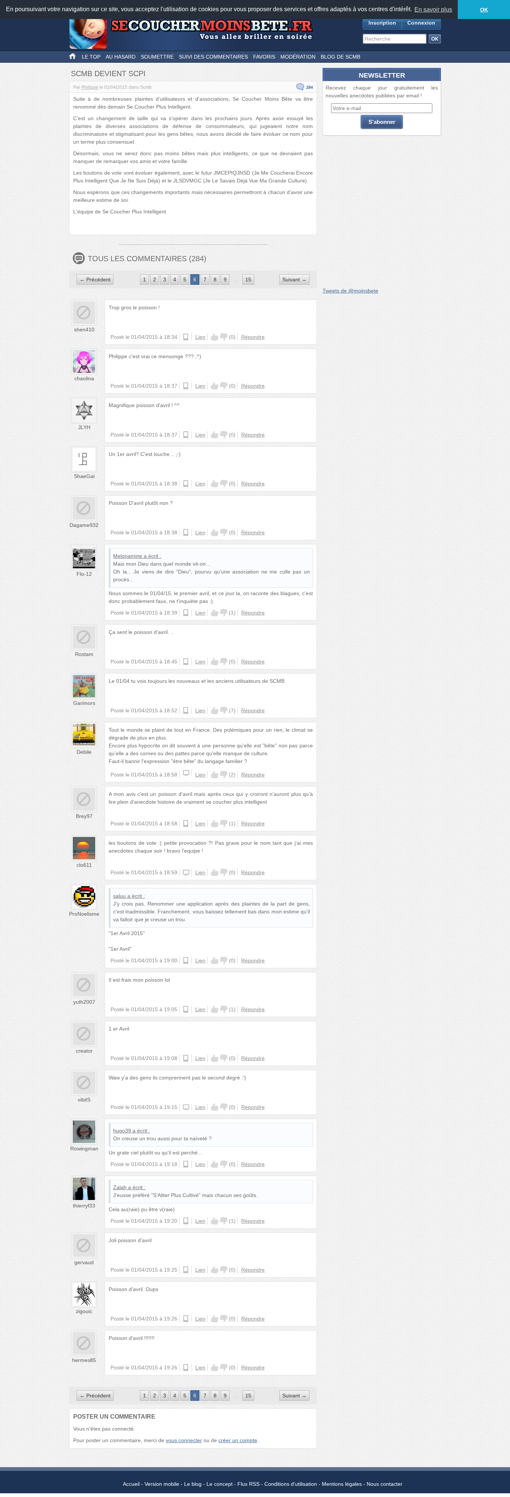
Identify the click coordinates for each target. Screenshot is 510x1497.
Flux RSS (248, 1484)
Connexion (421, 23)
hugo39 (122, 1131)
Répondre (253, 337)
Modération (297, 57)
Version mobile (161, 1484)
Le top (91, 57)
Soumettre (157, 57)
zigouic (84, 1311)
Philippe (89, 87)
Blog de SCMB (340, 57)
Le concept (219, 1484)
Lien (200, 337)
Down (223, 337)
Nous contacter (384, 1484)
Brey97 (84, 816)
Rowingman (84, 1148)
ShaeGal (84, 476)
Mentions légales (342, 1484)
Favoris (264, 57)
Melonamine (127, 556)
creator (84, 1051)
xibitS (84, 1100)
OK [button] (484, 10)
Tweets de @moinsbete (350, 291)
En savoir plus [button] (433, 9)
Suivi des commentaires (213, 57)
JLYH (84, 427)
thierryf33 (84, 1206)
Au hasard (121, 57)
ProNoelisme (84, 914)
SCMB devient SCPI (108, 73)
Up (214, 337)
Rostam (84, 654)
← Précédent (95, 279)
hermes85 (84, 1360)
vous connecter (184, 1440)
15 (248, 279)
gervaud (84, 1262)
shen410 (84, 329)
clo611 (84, 865)
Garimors (84, 703)
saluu (119, 896)
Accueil (131, 1484)
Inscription (382, 23)
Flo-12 (84, 574)
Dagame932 (84, 525)
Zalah (120, 1187)
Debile (84, 752)
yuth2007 (84, 1002)
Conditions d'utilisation (290, 1484)
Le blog (193, 1484)
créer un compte (237, 1440)
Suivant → (294, 279)
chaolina (84, 378)
